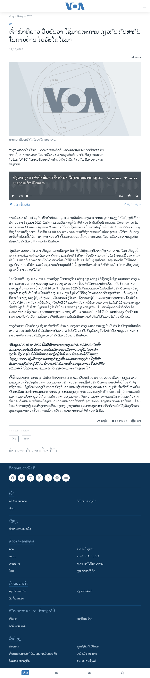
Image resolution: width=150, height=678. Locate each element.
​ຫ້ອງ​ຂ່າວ (14, 647)
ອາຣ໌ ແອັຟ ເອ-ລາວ (87, 654)
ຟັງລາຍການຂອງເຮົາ (20, 529)
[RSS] (48, 478)
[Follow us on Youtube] (21, 478)
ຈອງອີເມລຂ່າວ (84, 619)
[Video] (56, 673)
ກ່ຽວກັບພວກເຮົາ (17, 591)
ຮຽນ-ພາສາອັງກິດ (86, 571)
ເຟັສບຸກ (13, 619)
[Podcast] (57, 478)
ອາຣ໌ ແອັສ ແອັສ (17, 626)
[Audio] (90, 673)
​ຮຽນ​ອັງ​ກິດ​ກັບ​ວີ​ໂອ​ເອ (88, 647)
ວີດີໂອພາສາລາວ (18, 501)
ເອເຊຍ (12, 557)
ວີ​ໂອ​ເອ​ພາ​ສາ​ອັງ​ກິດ (19, 661)
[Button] (136, 57)
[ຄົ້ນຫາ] (123, 673)
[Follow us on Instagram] (30, 478)
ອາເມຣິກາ (14, 564)
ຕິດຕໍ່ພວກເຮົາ (16, 599)
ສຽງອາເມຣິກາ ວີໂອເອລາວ (31, 183)
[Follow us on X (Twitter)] (39, 478)
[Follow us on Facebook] (12, 478)
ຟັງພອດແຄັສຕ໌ (84, 591)
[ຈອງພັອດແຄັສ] (66, 478)
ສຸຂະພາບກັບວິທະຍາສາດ (90, 564)
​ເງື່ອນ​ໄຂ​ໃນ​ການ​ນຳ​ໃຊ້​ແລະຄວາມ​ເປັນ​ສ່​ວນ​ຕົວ (33, 654)
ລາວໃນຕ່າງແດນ (85, 549)
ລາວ (11, 24)
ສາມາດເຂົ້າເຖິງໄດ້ (86, 661)
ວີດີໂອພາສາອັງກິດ (86, 501)
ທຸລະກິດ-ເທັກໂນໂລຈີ (88, 557)
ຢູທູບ (11, 509)
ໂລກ (11, 571)
